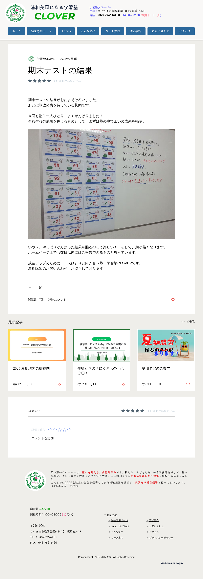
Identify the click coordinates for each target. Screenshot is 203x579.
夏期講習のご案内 (156, 368)
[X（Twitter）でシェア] (40, 287)
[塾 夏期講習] (37, 345)
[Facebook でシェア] (30, 287)
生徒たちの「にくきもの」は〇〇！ (101, 370)
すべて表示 (188, 321)
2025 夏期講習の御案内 (31, 368)
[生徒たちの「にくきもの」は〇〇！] (101, 345)
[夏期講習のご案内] (166, 345)
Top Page (112, 515)
